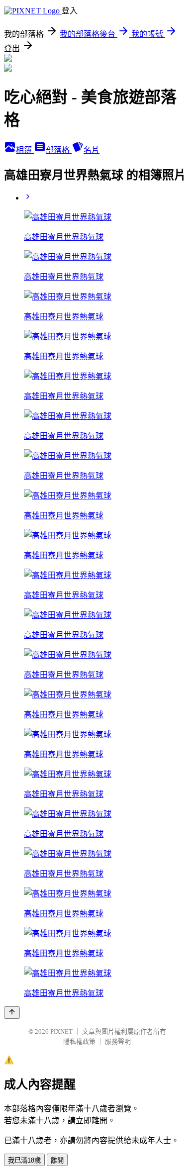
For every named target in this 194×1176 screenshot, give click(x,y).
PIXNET (61, 1031)
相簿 (25, 150)
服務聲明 (118, 1041)
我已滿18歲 (24, 1160)
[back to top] (12, 1012)
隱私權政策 (79, 1041)
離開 (57, 1160)
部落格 (59, 150)
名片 (91, 150)
